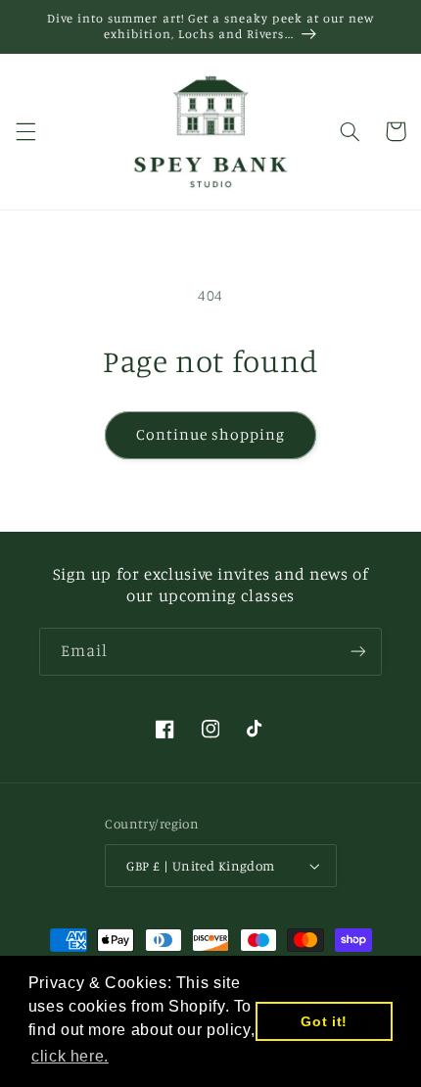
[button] (25, 131)
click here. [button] (70, 1056)
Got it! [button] (324, 1021)
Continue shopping (211, 434)
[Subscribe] (358, 652)
